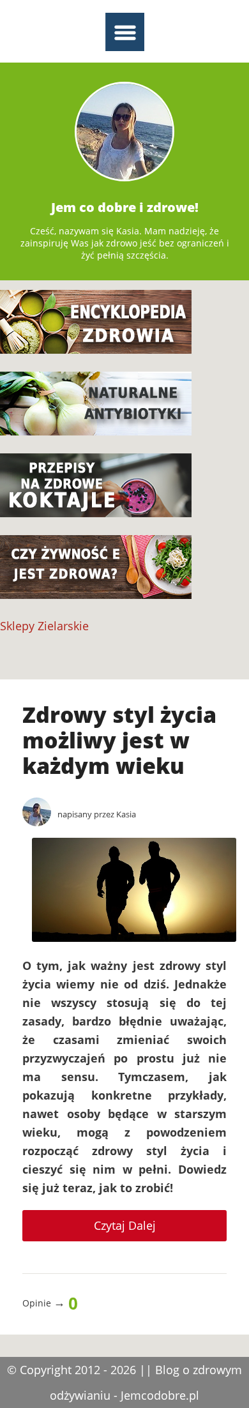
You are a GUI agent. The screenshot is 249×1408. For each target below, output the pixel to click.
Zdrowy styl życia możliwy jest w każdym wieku (119, 740)
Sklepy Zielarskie (44, 625)
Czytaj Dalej (125, 1225)
